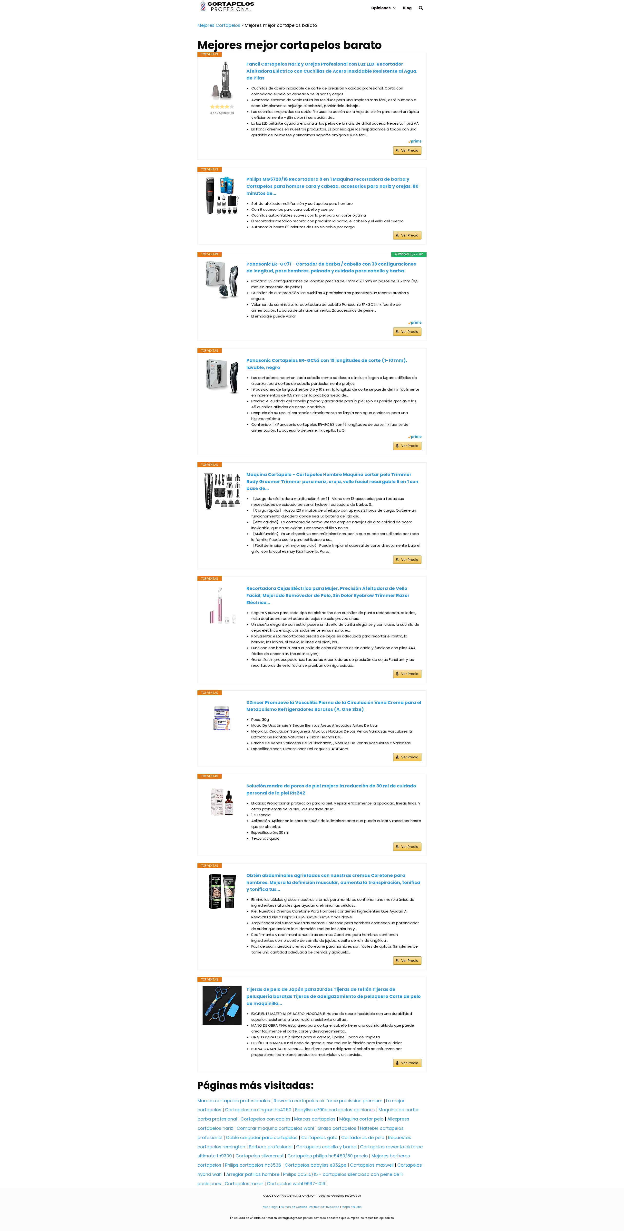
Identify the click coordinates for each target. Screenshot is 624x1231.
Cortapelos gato (319, 1137)
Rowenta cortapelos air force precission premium (328, 1101)
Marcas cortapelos (315, 1119)
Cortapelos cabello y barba (326, 1147)
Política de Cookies (294, 1207)
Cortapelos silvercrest (259, 1156)
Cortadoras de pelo (362, 1137)
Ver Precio (409, 150)
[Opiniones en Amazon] (222, 106)
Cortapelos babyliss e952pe (315, 1165)
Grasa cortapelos (337, 1128)
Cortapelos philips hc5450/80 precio (327, 1156)
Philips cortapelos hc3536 (253, 1165)
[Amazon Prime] (414, 142)
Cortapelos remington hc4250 (258, 1110)
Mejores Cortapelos (218, 25)
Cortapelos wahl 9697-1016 (296, 1184)
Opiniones (381, 7)
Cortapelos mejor (244, 1184)
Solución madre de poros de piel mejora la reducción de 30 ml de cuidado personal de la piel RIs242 (331, 789)
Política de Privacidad (324, 1207)
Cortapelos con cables (266, 1119)
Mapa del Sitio (351, 1207)
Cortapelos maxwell (372, 1165)
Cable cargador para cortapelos (262, 1137)
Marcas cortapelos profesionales (233, 1101)
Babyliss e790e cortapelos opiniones (335, 1110)
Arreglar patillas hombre (252, 1174)
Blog (407, 7)
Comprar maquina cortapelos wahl (275, 1128)
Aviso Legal (270, 1207)
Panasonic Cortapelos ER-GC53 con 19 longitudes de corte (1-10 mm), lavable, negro (326, 363)
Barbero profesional (270, 1147)
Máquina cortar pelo (361, 1119)
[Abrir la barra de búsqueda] (421, 8)
